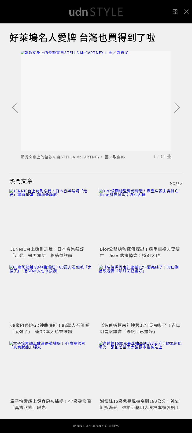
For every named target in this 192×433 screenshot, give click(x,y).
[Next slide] (177, 108)
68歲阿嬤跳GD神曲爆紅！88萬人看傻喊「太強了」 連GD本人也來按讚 (49, 328)
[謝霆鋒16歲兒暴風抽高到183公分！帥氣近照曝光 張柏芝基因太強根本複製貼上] (141, 369)
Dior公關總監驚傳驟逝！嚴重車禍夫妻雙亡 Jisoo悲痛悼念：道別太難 (140, 252)
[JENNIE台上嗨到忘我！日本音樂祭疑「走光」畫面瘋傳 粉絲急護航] (51, 217)
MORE (175, 183)
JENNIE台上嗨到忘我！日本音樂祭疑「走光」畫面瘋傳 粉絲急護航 (47, 252)
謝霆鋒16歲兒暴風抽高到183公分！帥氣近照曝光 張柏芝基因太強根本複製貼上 (140, 404)
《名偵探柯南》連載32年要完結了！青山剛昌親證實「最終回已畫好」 (140, 328)
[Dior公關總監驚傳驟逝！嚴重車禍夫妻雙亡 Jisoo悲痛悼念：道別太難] (141, 217)
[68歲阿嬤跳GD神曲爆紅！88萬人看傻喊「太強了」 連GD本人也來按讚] (51, 293)
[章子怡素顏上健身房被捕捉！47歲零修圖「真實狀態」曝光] (51, 369)
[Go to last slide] (15, 108)
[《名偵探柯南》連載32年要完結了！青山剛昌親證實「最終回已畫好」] (141, 293)
